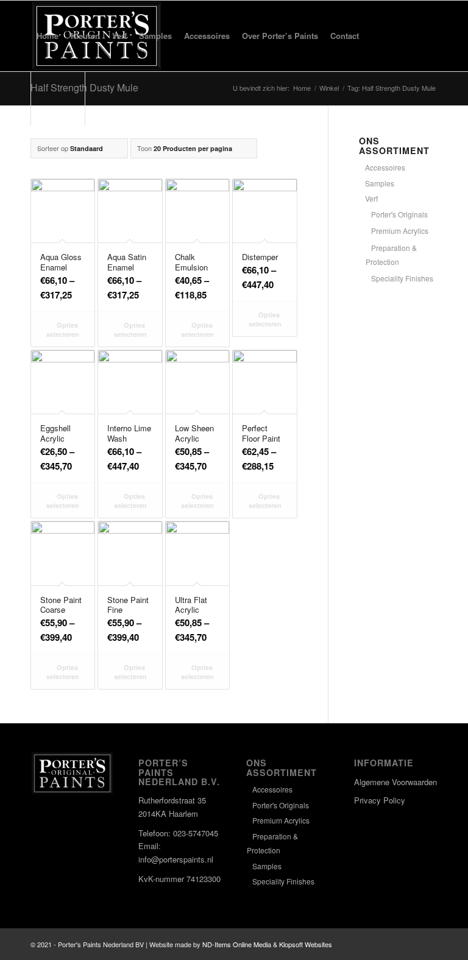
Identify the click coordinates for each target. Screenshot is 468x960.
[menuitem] (47, 36)
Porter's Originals (399, 214)
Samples (379, 183)
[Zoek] (375, 36)
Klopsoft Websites (305, 944)
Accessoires (385, 167)
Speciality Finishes (402, 278)
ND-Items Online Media (236, 944)
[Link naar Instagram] (410, 944)
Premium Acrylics (399, 230)
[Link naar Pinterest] (428, 944)
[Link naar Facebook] (392, 944)
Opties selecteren (62, 329)
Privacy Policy (379, 800)
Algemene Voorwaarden (395, 782)
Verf (371, 198)
